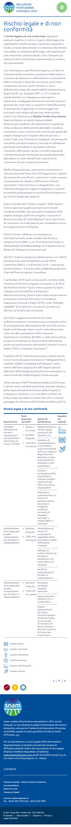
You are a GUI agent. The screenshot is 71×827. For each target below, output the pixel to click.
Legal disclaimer (10, 818)
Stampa (23, 687)
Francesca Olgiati (11, 792)
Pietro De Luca (10, 789)
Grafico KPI (7, 687)
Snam (9, 7)
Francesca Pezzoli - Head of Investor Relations (25, 782)
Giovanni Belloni (11, 785)
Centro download (15, 687)
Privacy (47, 815)
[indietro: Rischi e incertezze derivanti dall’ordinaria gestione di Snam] (53, 681)
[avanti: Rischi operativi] (64, 681)
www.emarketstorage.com (18, 755)
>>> (17, 734)
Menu (61, 7)
